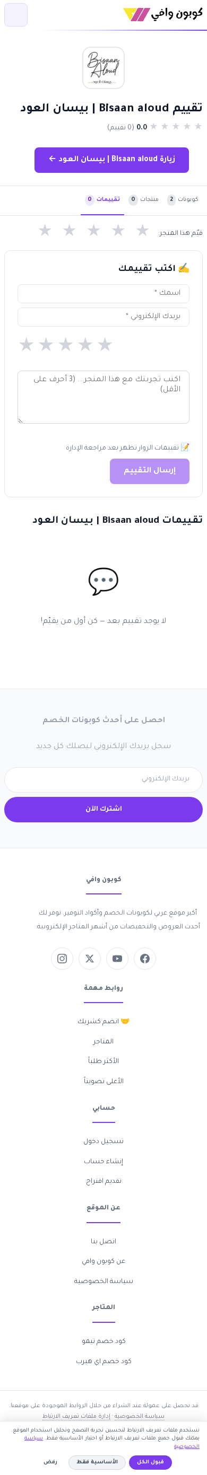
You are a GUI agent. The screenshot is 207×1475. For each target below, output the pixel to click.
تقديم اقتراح (104, 1182)
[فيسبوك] (145, 958)
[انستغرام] (62, 958)
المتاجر (103, 1042)
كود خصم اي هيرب (104, 1362)
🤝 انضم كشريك (103, 1022)
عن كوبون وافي (103, 1262)
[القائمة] (16, 15)
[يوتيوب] (117, 958)
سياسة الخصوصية (103, 1282)
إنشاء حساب (103, 1162)
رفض (50, 1462)
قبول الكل (150, 1462)
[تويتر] (90, 958)
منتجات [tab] (145, 200)
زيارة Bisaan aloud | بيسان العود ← (111, 160)
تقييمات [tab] (104, 200)
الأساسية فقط (97, 1462)
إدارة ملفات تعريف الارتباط (76, 1416)
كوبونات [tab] (184, 200)
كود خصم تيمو (104, 1342)
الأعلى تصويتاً (104, 1082)
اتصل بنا (103, 1242)
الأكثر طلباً (103, 1062)
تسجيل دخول (103, 1142)
